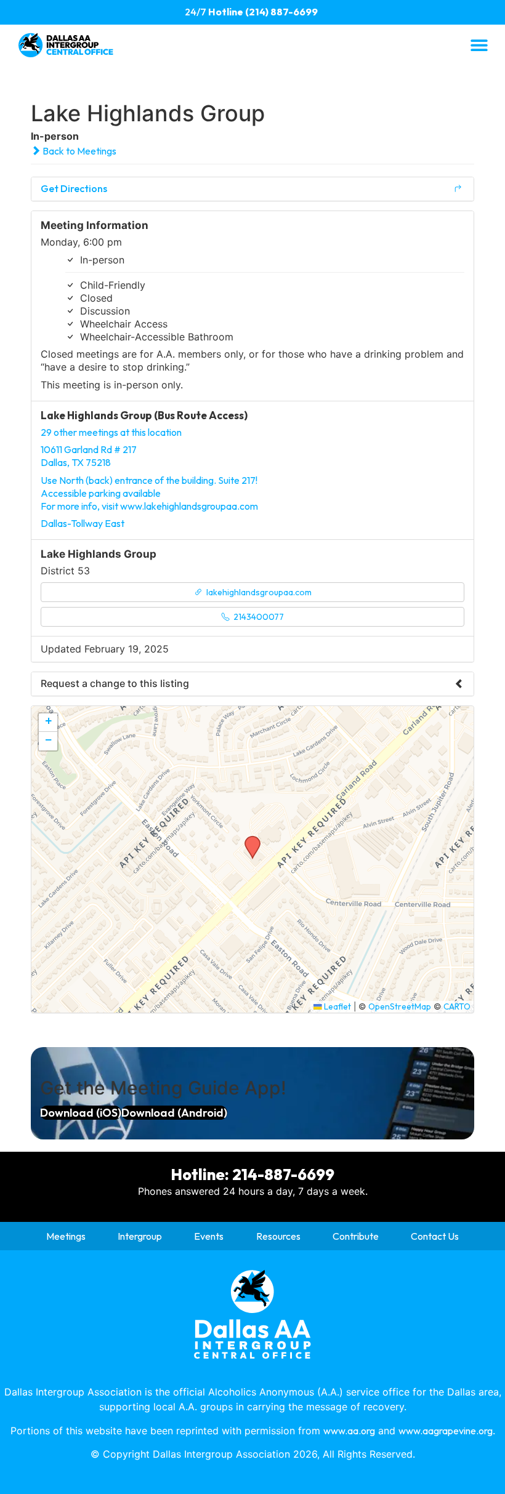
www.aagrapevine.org (445, 1430)
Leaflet (336, 1006)
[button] (479, 44)
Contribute (356, 1236)
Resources (278, 1236)
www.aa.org (349, 1430)
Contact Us (435, 1236)
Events (209, 1236)
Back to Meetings (78, 151)
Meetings (66, 1236)
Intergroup (140, 1236)
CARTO (457, 1006)
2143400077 (258, 616)
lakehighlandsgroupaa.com (258, 592)
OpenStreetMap (399, 1006)
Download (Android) (174, 1113)
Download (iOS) (80, 1113)
